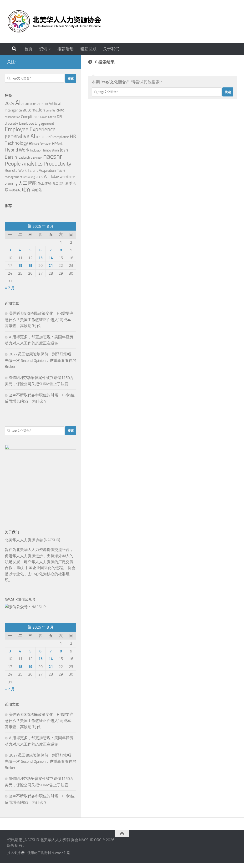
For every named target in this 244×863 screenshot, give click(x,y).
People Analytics (24, 164)
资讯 (43, 48)
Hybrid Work (17, 150)
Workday (51, 176)
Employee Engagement (36, 123)
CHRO (60, 110)
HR (45, 137)
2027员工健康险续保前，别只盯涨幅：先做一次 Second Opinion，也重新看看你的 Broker (40, 360)
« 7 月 (10, 288)
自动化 (37, 190)
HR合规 (57, 143)
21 (51, 265)
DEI (59, 117)
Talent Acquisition (42, 170)
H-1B (39, 137)
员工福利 (58, 183)
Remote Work (16, 170)
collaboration (12, 117)
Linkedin (37, 157)
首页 (28, 48)
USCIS (39, 177)
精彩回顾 (88, 48)
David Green (48, 117)
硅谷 (26, 189)
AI (17, 102)
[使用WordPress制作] (23, 852)
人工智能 (27, 183)
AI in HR (42, 104)
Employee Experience (30, 129)
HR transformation (40, 143)
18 (20, 265)
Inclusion (36, 150)
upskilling (29, 177)
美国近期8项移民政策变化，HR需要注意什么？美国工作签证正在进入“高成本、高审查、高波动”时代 (40, 319)
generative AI (20, 136)
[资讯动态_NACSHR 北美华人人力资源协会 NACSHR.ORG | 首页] (54, 21)
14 (51, 258)
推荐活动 (65, 48)
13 (40, 258)
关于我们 (111, 48)
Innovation (51, 150)
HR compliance (58, 137)
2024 (9, 103)
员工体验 (44, 183)
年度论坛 (15, 190)
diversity (11, 123)
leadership (25, 158)
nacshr (52, 156)
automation (34, 110)
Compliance (30, 116)
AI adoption (28, 104)
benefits (51, 110)
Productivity (57, 164)
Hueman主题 (60, 853)
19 (30, 265)
